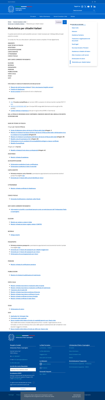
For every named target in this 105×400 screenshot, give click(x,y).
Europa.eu (44, 368)
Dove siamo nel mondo (45, 358)
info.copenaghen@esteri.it (20, 359)
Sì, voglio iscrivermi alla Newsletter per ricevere (20, 382)
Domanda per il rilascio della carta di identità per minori (27, 178)
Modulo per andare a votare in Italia (21, 222)
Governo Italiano (11, 2)
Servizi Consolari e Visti (19, 22)
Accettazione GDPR (15, 373)
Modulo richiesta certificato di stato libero (23, 298)
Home (9, 22)
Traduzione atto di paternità (19, 290)
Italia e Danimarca (73, 351)
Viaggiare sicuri (43, 354)
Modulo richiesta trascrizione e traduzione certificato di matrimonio (30, 288)
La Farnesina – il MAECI (46, 348)
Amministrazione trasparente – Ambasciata (80, 364)
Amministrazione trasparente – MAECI (79, 367)
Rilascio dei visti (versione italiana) (21, 87)
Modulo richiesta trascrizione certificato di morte (25, 294)
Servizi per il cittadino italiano (16, 24)
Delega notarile (15, 235)
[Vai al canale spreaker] (91, 6)
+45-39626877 (16, 356)
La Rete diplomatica (45, 351)
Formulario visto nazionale (19, 318)
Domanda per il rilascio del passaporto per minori (25, 252)
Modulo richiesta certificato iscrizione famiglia (24, 296)
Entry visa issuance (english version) (42, 87)
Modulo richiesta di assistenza (20, 157)
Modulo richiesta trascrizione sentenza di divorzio (25, 292)
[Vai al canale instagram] (81, 6)
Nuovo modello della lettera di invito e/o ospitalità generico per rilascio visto (33, 320)
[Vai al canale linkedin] (94, 6)
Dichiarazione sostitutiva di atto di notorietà (23, 166)
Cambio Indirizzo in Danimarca (20, 111)
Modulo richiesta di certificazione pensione (23, 264)
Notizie (71, 358)
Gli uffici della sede (15, 363)
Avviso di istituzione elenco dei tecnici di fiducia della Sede (28, 130)
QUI (12, 102)
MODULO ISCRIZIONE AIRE (18, 106)
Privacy (14, 378)
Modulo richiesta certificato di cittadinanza (23, 188)
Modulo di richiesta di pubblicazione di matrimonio (26, 275)
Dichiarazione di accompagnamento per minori (24, 254)
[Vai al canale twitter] (84, 6)
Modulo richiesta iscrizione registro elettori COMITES (26, 224)
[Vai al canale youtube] (88, 6)
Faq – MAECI (43, 374)
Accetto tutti (76, 396)
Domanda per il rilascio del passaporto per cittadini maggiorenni (29, 250)
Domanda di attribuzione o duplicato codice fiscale (25, 199)
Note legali (11, 395)
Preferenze (77, 395)
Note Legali (19, 378)
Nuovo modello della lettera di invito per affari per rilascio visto (29, 329)
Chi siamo (71, 348)
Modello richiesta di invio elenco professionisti (24, 150)
